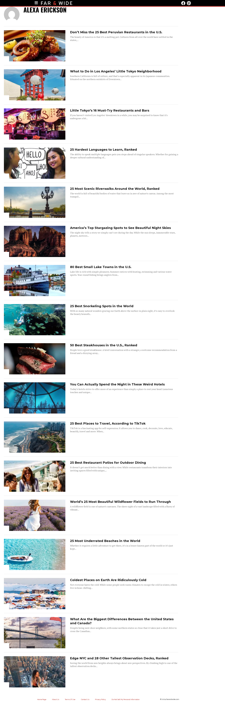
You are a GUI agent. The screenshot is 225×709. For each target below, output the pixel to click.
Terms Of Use (70, 699)
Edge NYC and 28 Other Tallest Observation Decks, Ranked (119, 658)
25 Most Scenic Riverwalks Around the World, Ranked (115, 189)
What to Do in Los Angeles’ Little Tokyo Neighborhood (115, 71)
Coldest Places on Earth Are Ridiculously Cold (108, 580)
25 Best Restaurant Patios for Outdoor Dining (108, 462)
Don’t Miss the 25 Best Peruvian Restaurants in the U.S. (116, 32)
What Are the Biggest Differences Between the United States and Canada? (122, 621)
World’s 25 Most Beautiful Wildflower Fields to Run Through (120, 502)
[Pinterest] (188, 3)
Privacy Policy (100, 699)
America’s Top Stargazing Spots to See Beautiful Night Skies (120, 228)
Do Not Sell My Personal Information (126, 699)
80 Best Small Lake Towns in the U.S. (100, 267)
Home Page (41, 699)
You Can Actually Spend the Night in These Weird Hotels (117, 384)
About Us (55, 699)
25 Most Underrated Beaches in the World (105, 541)
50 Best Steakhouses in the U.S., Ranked (103, 345)
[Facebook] (183, 3)
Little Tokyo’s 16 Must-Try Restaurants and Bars (109, 110)
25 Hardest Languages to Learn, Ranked (103, 149)
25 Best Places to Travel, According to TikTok (108, 423)
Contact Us (85, 699)
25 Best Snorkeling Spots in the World (101, 306)
